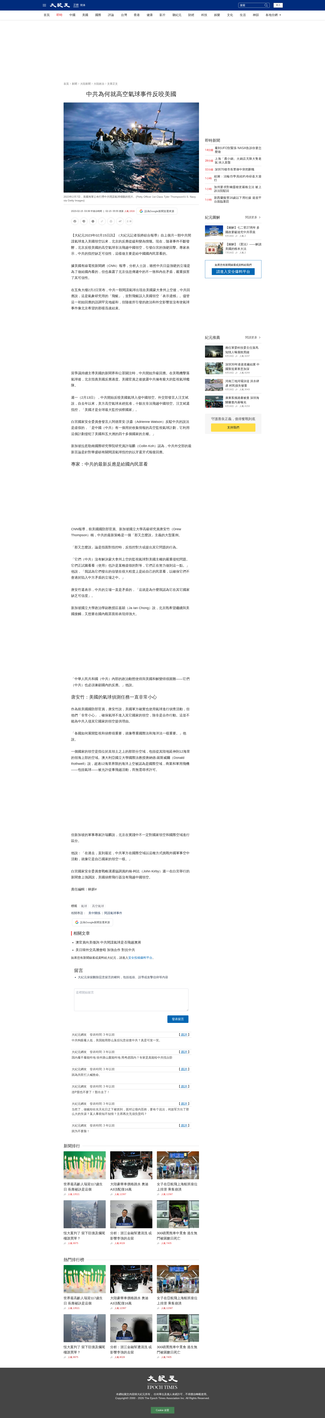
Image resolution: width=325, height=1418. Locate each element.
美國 (85, 15)
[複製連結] (102, 221)
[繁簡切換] (129, 222)
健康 (150, 15)
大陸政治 (99, 83)
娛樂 (217, 15)
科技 (204, 15)
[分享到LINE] (84, 222)
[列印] (111, 222)
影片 (162, 15)
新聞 (74, 83)
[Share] (66, 1194)
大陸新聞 (85, 83)
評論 (111, 15)
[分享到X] (93, 222)
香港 (137, 15)
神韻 (256, 15)
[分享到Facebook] (75, 222)
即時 (59, 15)
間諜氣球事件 (113, 913)
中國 (72, 15)
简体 (82, 5)
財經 (191, 15)
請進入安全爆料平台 (233, 272)
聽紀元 (176, 15)
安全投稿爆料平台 (140, 957)
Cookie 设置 (162, 1410)
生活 (243, 15)
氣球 (84, 906)
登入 (278, 5)
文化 (230, 15)
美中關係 (94, 913)
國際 (98, 15)
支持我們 (233, 427)
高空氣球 (98, 906)
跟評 (184, 1034)
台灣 (124, 15)
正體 (76, 4)
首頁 (47, 15)
